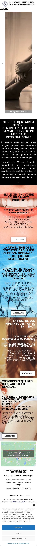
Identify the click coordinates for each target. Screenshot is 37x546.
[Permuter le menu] (4, 9)
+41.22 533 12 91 (18, 502)
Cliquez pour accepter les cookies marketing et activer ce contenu (18, 454)
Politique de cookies (12, 543)
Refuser (18, 533)
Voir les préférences (18, 539)
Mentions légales (24, 543)
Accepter (18, 528)
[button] (34, 505)
